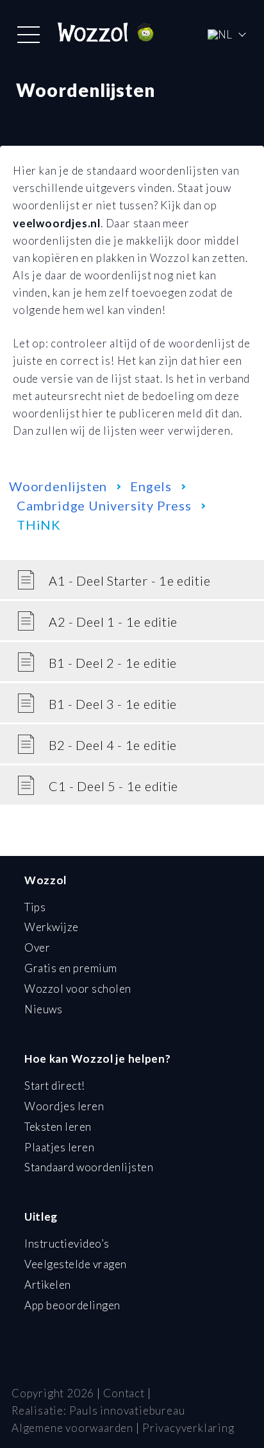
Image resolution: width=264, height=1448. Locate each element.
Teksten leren (58, 1126)
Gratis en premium (70, 968)
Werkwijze (51, 927)
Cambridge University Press (104, 505)
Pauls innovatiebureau (127, 1410)
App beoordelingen (72, 1305)
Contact (124, 1393)
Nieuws (43, 1009)
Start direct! (54, 1085)
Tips (34, 907)
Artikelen (47, 1284)
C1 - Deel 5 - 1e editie (113, 786)
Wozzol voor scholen (77, 988)
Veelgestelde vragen (75, 1264)
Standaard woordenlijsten (88, 1167)
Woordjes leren (64, 1106)
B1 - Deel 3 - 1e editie (113, 703)
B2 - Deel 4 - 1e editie (113, 745)
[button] (28, 34)
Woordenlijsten (58, 486)
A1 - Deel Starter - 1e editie (129, 580)
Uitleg (41, 1216)
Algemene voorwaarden (72, 1428)
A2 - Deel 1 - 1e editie (113, 621)
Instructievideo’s (67, 1243)
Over (37, 947)
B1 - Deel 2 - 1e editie (113, 662)
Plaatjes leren (59, 1147)
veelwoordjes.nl (57, 223)
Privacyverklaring (188, 1428)
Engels (151, 486)
